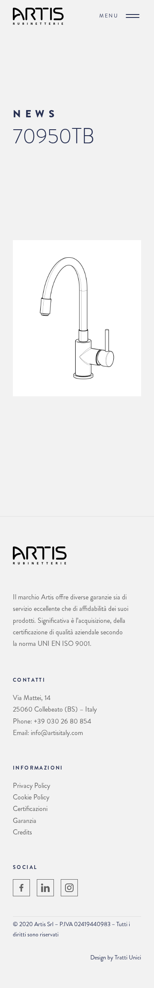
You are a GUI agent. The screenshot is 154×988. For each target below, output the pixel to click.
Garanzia (24, 820)
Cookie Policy (31, 797)
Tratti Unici (128, 957)
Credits (22, 832)
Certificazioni (30, 809)
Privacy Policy (31, 785)
